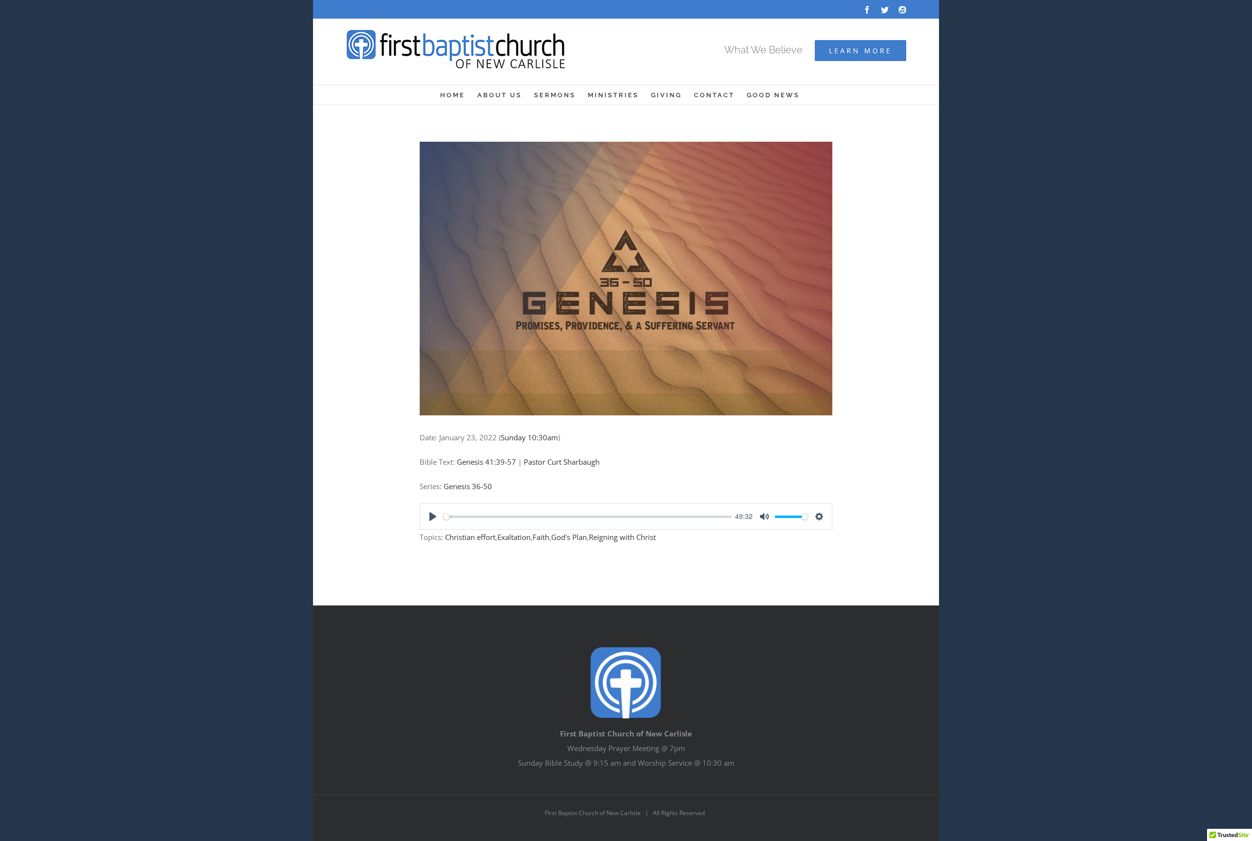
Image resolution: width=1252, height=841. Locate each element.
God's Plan (569, 537)
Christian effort (470, 537)
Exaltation (514, 537)
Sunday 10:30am (529, 437)
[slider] (587, 516)
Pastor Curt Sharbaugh (562, 462)
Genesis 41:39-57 (486, 462)
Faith (541, 537)
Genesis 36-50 (468, 486)
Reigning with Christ (622, 537)
